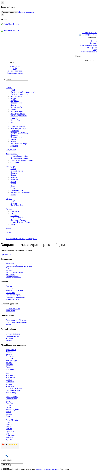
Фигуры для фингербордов (22, 160)
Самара (9, 414)
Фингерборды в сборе (19, 156)
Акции (8, 324)
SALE (13, 90)
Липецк (9, 380)
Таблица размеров (13, 277)
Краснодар (10, 375)
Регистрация (92, 47)
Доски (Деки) (16, 96)
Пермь (8, 407)
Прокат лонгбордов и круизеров (19, 266)
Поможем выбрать (13, 295)
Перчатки (14, 179)
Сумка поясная (17, 190)
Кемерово (10, 369)
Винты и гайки (17, 107)
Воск (13, 122)
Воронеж (9, 358)
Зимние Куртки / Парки (20, 222)
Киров (8, 373)
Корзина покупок (15, 71)
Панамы (14, 173)
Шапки (13, 175)
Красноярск (10, 377)
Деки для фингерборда (20, 158)
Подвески (15, 101)
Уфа (7, 433)
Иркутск (9, 365)
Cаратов (9, 416)
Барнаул (9, 354)
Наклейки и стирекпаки (20, 192)
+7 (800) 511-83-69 (89, 33)
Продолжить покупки (9, 12)
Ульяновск (10, 431)
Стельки (14, 203)
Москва (9, 384)
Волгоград (10, 356)
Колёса (13, 105)
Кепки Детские (17, 171)
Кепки (13, 169)
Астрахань (10, 352)
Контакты (10, 264)
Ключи (13, 109)
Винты (13, 141)
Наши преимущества (14, 272)
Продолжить (6, 254)
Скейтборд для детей (19, 94)
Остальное (15, 162)
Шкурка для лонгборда (20, 133)
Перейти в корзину (26, 12)
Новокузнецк (11, 393)
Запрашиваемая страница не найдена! (21, 239)
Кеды (13, 201)
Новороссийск (12, 397)
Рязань (8, 412)
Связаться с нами (13, 309)
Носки (13, 182)
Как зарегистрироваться (15, 297)
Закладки (9, 338)
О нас (8, 268)
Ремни (13, 184)
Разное (13, 195)
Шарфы (14, 177)
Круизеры (15, 131)
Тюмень (9, 429)
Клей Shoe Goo (17, 205)
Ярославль (10, 439)
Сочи (8, 422)
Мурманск (10, 386)
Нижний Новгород (13, 390)
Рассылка (9, 340)
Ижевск (9, 363)
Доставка (93, 43)
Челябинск (10, 437)
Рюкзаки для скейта (19, 116)
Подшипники (16, 103)
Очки (13, 186)
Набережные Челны (14, 388)
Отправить (6, 465)
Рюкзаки (14, 188)
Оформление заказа (89, 52)
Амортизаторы (17, 111)
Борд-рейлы (15, 120)
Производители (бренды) (16, 320)
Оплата (94, 41)
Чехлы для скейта (18, 114)
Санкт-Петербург (13, 420)
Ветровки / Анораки (19, 220)
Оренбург (10, 403)
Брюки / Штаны (17, 218)
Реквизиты (10, 275)
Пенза (8, 405)
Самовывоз (10, 293)
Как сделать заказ (13, 299)
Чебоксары (10, 435)
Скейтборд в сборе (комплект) (23, 92)
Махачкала (10, 382)
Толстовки (15, 216)
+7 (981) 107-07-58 (11, 30)
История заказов (12, 336)
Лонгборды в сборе (18, 128)
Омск (8, 401)
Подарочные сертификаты (16, 322)
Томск (8, 427)
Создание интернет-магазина (47, 469)
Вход (95, 50)
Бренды (9, 270)
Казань (8, 367)
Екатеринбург (11, 360)
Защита (13, 118)
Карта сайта (10, 311)
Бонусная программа (88, 45)
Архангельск (11, 350)
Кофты (13, 213)
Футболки (15, 211)
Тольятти (9, 424)
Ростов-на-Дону (12, 410)
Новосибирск (11, 399)
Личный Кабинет (13, 334)
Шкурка (14, 98)
